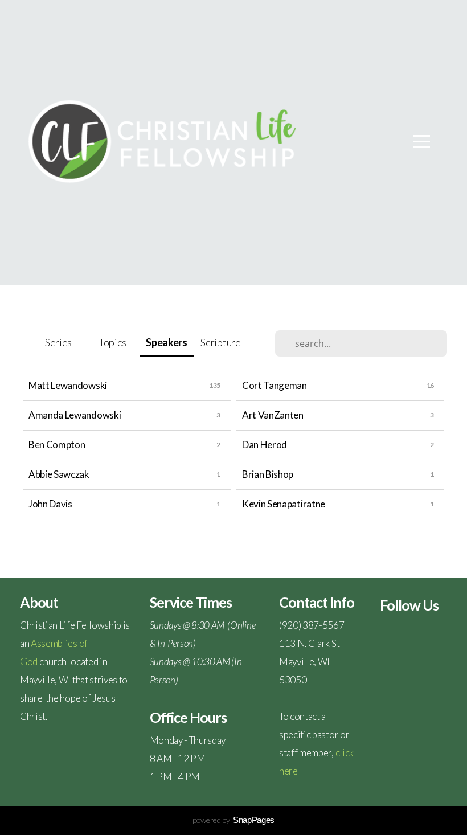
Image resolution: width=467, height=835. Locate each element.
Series (58, 342)
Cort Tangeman (274, 385)
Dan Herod (264, 445)
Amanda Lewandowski (74, 415)
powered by (233, 820)
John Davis (50, 504)
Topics (112, 342)
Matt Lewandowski (67, 385)
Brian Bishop (267, 474)
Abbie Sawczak (58, 474)
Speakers (166, 342)
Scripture (220, 342)
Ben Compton (56, 445)
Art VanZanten (273, 415)
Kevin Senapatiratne (283, 504)
